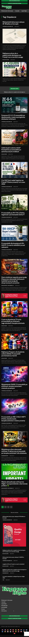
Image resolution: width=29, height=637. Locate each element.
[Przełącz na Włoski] (15, 630)
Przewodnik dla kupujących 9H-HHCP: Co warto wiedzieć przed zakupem (13, 245)
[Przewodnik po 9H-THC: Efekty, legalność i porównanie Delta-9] (14, 202)
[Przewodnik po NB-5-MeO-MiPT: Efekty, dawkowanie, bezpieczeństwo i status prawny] (14, 406)
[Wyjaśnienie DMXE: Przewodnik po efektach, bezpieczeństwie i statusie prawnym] (14, 374)
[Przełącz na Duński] (13, 630)
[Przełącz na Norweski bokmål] (18, 632)
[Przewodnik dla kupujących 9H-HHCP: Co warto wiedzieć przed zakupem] (14, 233)
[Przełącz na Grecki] (2, 632)
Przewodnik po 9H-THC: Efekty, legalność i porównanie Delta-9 (13, 214)
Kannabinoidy (4, 455)
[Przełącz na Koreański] (10, 632)
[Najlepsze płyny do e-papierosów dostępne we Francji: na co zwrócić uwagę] (14, 69)
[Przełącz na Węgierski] (5, 632)
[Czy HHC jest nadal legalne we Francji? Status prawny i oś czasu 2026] (14, 170)
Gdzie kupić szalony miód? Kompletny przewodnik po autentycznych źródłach (11, 150)
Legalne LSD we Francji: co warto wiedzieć (13, 564)
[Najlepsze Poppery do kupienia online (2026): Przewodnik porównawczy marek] (14, 341)
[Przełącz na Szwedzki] (26, 632)
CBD (3, 579)
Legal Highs (4, 154)
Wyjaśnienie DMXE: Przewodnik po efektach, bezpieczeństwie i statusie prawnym (14, 386)
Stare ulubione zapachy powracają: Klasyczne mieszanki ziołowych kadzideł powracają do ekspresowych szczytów (14, 280)
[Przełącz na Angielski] (2, 630)
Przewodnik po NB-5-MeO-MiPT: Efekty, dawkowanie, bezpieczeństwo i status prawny (13, 419)
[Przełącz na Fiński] (26, 630)
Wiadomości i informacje (7, 285)
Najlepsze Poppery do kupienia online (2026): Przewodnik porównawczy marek (12, 354)
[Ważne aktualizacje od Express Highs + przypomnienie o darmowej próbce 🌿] (14, 471)
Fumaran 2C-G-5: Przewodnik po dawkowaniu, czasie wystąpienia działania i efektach (13, 117)
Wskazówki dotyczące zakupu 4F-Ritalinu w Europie (13, 23)
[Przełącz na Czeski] (10, 630)
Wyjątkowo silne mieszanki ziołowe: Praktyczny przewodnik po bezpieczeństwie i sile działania (14, 451)
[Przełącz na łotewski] (13, 632)
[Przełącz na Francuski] (5, 630)
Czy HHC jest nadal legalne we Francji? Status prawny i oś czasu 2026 (13, 182)
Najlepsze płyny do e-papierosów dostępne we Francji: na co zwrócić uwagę (13, 55)
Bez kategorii (6, 59)
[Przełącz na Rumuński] (24, 632)
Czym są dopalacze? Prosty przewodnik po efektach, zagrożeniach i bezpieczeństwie (13, 321)
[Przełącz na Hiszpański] (18, 630)
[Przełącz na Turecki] (14, 633)
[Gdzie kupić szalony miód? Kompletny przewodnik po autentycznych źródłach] (14, 137)
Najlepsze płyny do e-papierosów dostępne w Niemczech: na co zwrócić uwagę (14, 570)
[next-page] (11, 507)
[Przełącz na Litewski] (15, 632)
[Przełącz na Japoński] (7, 632)
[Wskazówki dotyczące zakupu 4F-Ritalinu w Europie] (14, 36)
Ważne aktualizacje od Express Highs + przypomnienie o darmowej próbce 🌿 (14, 484)
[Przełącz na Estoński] (24, 630)
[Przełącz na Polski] (21, 632)
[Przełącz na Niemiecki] (7, 630)
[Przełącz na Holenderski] (21, 630)
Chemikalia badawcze (8, 26)
